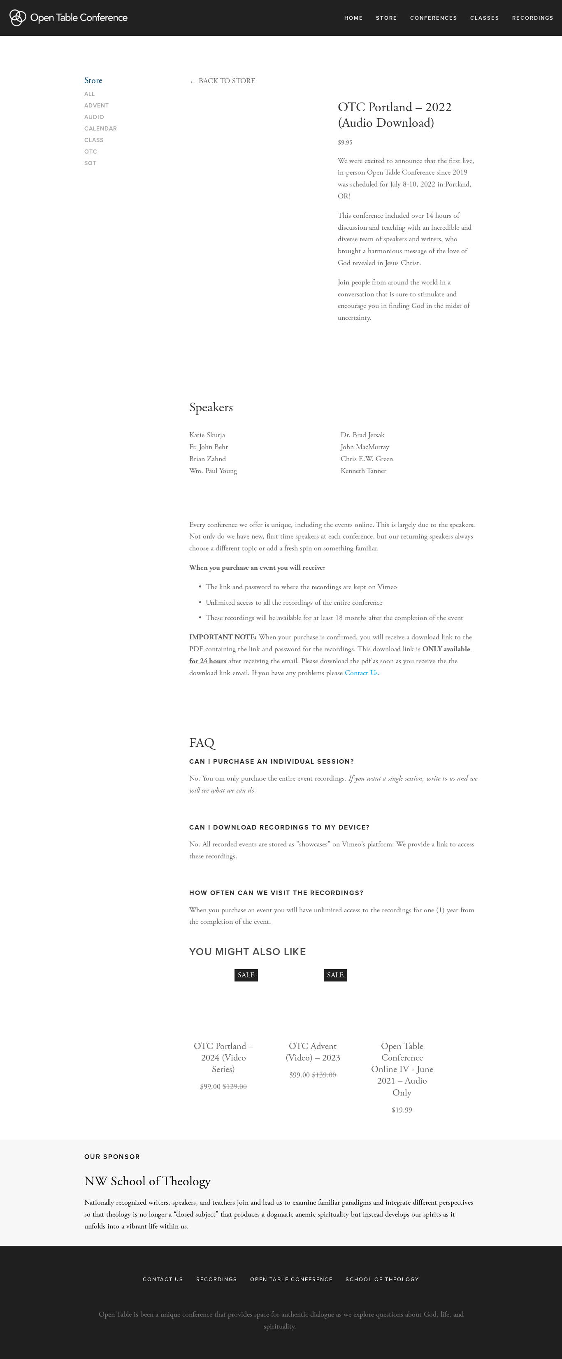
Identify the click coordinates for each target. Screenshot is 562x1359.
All (89, 94)
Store (386, 18)
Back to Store (222, 81)
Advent (96, 106)
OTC (91, 152)
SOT (90, 163)
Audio (94, 117)
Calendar (100, 129)
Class (94, 140)
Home (353, 18)
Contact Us (361, 673)
